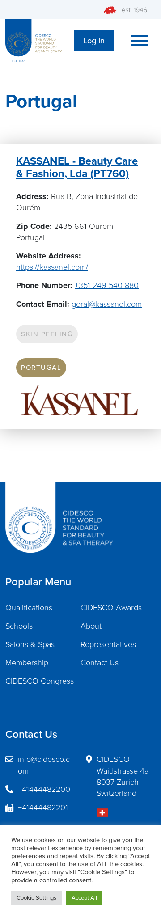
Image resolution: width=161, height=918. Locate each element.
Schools (19, 626)
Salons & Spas (30, 644)
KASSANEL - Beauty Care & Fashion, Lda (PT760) (77, 167)
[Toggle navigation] (139, 41)
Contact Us (99, 662)
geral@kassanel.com (107, 304)
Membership (26, 662)
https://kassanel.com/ (52, 267)
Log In (94, 41)
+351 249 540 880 (107, 285)
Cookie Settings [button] (36, 897)
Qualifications (28, 607)
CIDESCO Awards (111, 607)
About (91, 626)
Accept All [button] (84, 897)
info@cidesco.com (44, 764)
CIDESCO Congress (39, 681)
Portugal (41, 367)
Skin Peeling (47, 334)
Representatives (108, 644)
